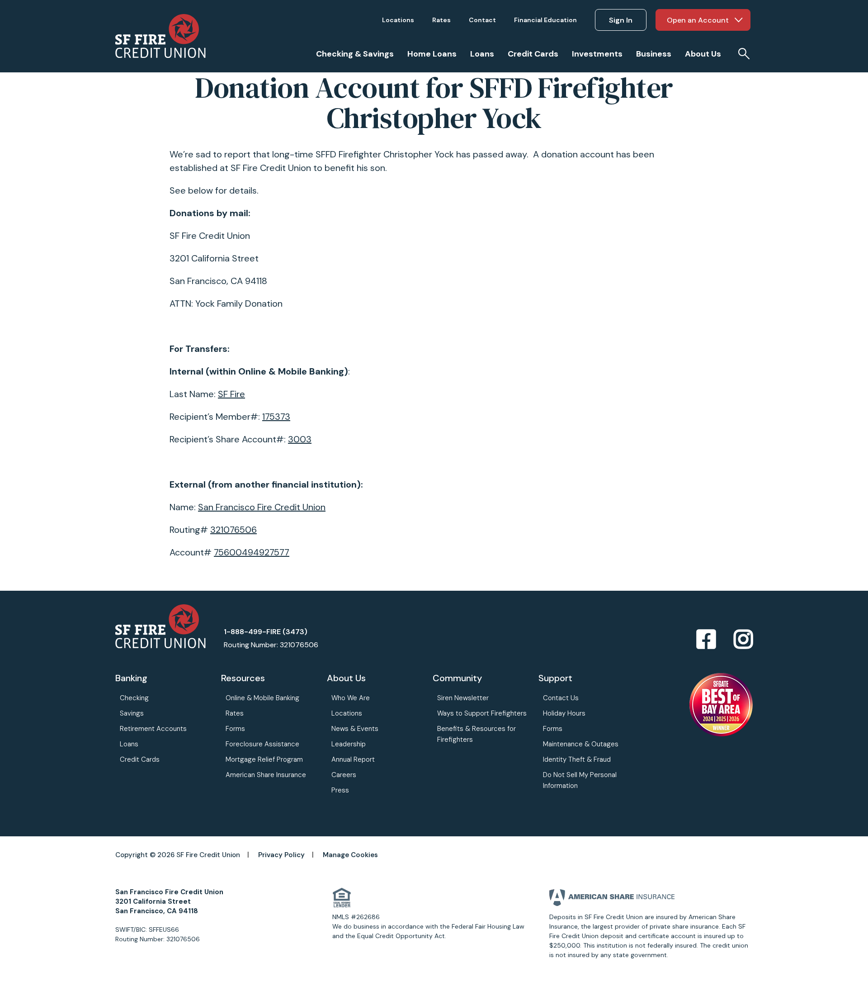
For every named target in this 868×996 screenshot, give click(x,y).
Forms (235, 728)
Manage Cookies (350, 854)
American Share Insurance (266, 774)
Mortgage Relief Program (264, 759)
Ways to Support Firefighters (482, 713)
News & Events (354, 728)
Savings (132, 713)
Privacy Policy (281, 854)
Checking (134, 697)
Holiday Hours (564, 713)
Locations (346, 713)
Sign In (620, 20)
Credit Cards (140, 759)
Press (340, 790)
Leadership (348, 744)
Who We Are (350, 697)
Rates (235, 713)
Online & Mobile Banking (262, 697)
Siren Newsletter (463, 697)
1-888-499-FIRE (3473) (265, 631)
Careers (343, 774)
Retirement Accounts (153, 728)
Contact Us (561, 697)
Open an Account (698, 20)
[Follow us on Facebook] (706, 640)
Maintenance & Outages (580, 744)
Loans (129, 744)
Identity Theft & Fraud (577, 759)
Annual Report (353, 759)
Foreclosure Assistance (262, 744)
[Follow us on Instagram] (743, 640)
